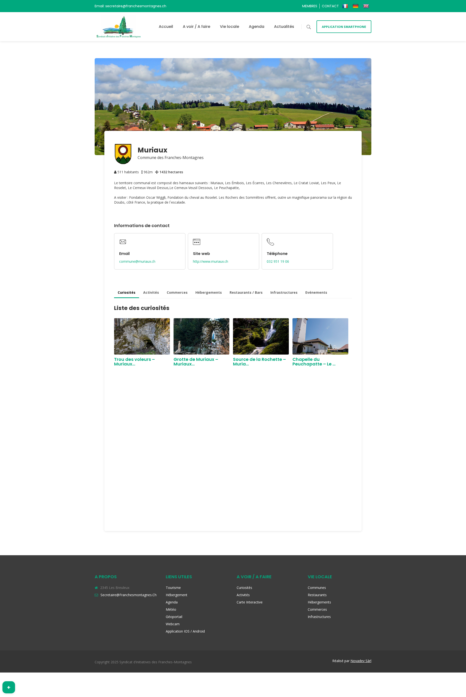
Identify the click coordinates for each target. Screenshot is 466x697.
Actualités (284, 26)
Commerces (317, 609)
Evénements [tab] (316, 292)
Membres (309, 6)
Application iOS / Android (185, 631)
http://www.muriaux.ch (210, 261)
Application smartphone (344, 26)
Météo (171, 609)
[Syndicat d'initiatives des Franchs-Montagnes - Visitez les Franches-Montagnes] (119, 26)
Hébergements (319, 602)
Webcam (173, 624)
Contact (330, 6)
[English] (366, 6)
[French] (345, 6)
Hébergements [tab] (208, 292)
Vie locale (229, 26)
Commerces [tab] (177, 292)
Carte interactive (250, 602)
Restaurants (317, 595)
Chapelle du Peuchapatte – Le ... (313, 361)
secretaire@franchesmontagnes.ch (128, 595)
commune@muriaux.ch (137, 261)
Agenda (256, 26)
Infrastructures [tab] (284, 292)
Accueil (166, 26)
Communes (317, 587)
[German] (356, 6)
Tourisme (173, 587)
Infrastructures (319, 616)
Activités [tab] (151, 292)
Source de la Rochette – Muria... (259, 361)
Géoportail (174, 616)
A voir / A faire (196, 26)
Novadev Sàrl (360, 660)
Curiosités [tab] (126, 292)
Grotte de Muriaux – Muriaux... (196, 361)
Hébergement (176, 595)
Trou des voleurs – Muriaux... (134, 361)
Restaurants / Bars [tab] (246, 292)
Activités (243, 595)
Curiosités (244, 587)
